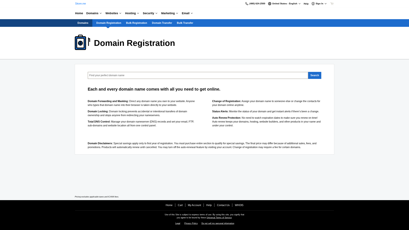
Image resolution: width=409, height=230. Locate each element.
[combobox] (198, 75)
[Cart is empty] (332, 4)
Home (169, 205)
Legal (177, 223)
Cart (180, 205)
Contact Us (223, 205)
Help (209, 205)
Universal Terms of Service (219, 217)
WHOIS (239, 205)
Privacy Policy (191, 223)
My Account (194, 205)
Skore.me (80, 3)
